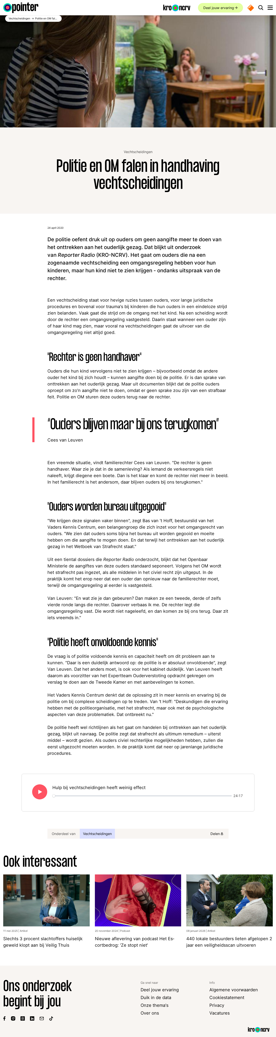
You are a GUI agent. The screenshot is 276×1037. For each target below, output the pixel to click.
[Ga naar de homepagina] (20, 7)
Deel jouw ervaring (218, 8)
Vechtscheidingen (138, 152)
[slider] (142, 796)
